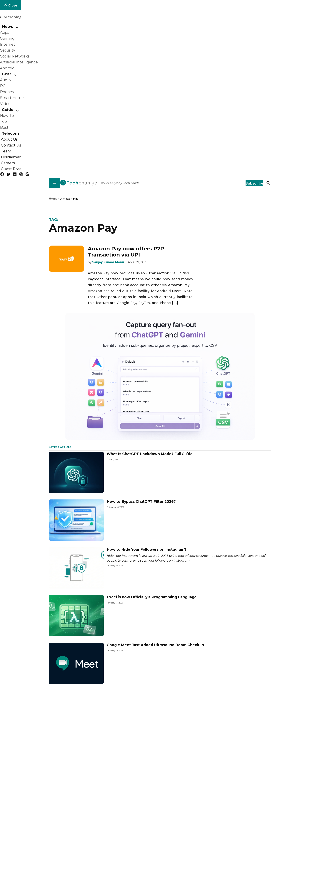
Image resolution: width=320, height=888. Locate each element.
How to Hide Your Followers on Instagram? (146, 549)
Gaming (7, 38)
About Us (9, 139)
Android (7, 68)
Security (7, 50)
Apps (4, 32)
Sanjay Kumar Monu (108, 262)
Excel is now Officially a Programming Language (152, 597)
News (7, 26)
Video (5, 103)
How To (7, 115)
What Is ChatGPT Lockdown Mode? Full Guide (150, 454)
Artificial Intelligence (19, 62)
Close (12, 5)
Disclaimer (11, 157)
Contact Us (11, 145)
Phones (7, 92)
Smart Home (12, 98)
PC (2, 86)
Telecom (10, 133)
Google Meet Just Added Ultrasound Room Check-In (155, 645)
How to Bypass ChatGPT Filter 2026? (141, 501)
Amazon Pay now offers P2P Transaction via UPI (126, 251)
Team (6, 151)
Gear (6, 74)
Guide (7, 109)
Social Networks (15, 56)
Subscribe (254, 183)
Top (3, 121)
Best (4, 127)
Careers (8, 163)
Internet (7, 44)
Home (53, 198)
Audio (5, 80)
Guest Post (11, 169)
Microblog (12, 17)
